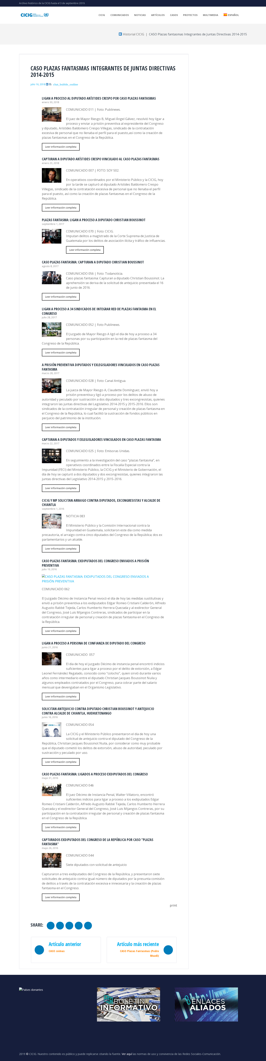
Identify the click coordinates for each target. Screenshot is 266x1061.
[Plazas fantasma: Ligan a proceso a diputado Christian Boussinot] (51, 241)
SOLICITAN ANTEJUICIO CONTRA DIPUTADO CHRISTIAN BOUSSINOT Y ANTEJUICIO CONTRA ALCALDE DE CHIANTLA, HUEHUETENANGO (98, 711)
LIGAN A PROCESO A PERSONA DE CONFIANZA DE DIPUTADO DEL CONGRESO (93, 643)
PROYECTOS (190, 15)
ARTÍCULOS (158, 15)
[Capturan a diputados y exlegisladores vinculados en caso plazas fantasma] (51, 461)
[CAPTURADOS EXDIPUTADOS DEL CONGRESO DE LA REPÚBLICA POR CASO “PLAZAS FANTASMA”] (51, 865)
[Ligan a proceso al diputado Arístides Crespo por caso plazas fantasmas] (51, 119)
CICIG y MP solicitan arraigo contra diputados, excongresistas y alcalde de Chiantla (101, 502)
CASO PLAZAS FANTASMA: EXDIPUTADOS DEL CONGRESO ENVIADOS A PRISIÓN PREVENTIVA (95, 563)
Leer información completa (60, 146)
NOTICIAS (140, 15)
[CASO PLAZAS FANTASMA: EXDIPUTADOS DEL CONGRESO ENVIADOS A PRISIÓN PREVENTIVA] (101, 581)
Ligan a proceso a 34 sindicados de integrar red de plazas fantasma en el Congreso (99, 311)
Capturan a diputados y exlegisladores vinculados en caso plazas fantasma (101, 439)
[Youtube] (233, 3)
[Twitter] (227, 3)
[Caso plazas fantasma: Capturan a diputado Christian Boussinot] (51, 282)
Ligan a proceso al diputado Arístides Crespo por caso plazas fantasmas (99, 98)
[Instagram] (239, 3)
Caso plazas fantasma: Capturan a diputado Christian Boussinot (93, 262)
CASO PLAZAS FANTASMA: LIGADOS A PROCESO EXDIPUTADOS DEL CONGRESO (95, 774)
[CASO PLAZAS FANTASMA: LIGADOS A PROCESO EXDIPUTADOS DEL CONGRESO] (51, 794)
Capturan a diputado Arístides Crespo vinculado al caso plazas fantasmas (100, 159)
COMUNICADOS (119, 15)
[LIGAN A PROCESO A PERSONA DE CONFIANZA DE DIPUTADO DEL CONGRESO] (51, 663)
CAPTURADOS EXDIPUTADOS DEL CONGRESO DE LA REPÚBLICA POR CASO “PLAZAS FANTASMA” (97, 841)
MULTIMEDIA (210, 15)
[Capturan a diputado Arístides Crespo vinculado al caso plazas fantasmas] (51, 180)
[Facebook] (246, 3)
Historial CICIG (133, 34)
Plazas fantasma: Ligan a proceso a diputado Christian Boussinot (93, 219)
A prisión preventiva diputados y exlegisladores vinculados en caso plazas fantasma (100, 367)
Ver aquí (127, 1054)
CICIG (102, 15)
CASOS (174, 15)
